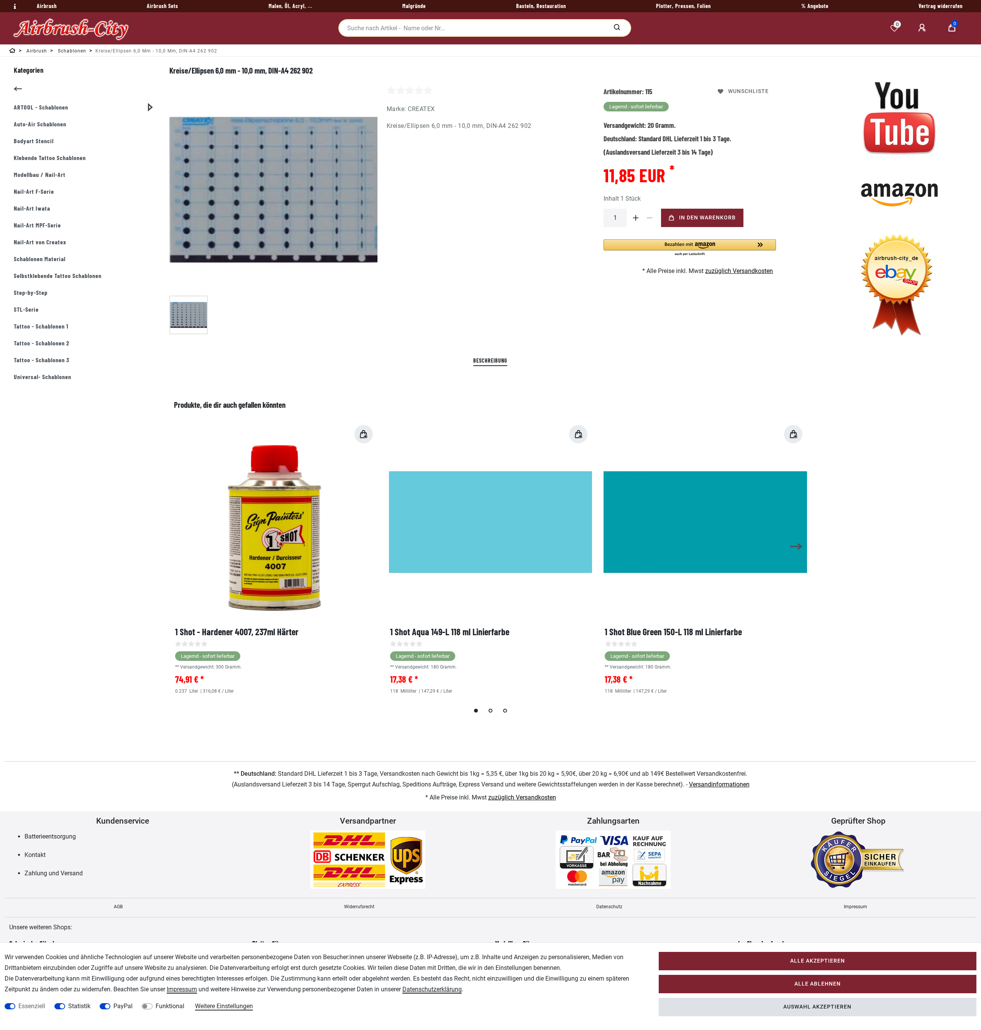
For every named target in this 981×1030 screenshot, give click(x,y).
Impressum (855, 906)
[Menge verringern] (649, 218)
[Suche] (617, 28)
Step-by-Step (31, 292)
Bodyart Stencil (34, 140)
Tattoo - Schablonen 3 (41, 359)
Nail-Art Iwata (32, 208)
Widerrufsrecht (359, 906)
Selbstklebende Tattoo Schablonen (58, 275)
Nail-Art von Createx (40, 241)
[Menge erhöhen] (636, 218)
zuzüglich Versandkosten (739, 271)
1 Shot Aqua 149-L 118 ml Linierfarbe (449, 631)
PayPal (123, 1006)
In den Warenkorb (707, 217)
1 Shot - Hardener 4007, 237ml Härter (237, 631)
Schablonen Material (40, 258)
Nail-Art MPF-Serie (37, 225)
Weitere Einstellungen (224, 1006)
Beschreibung (490, 360)
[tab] (490, 361)
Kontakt (35, 854)
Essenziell (31, 1006)
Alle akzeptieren (817, 961)
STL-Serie (26, 309)
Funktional (170, 1006)
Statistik (79, 1006)
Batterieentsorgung (50, 836)
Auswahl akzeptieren (817, 1007)
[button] (690, 248)
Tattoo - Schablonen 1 (41, 326)
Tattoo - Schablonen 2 (41, 343)
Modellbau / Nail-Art (40, 174)
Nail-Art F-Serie (34, 191)
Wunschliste (748, 91)
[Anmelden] (923, 28)
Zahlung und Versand (54, 873)
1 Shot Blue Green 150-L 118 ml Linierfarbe (673, 631)
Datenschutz (609, 906)
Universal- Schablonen (42, 376)
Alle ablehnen (817, 984)
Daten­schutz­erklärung (432, 989)
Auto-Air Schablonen (40, 124)
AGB (118, 906)
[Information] (14, 6)
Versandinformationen (719, 784)
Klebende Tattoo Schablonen (50, 157)
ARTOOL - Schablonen (41, 107)
